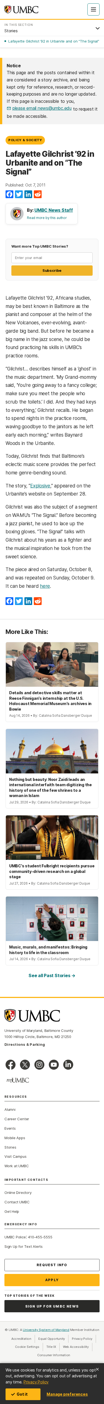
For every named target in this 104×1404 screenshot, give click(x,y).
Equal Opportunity (53, 1339)
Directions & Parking (24, 1044)
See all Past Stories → (52, 975)
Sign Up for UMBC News (52, 1306)
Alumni (10, 1109)
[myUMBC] (17, 1080)
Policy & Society (25, 140)
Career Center (16, 1119)
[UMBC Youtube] (54, 1065)
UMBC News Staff (53, 210)
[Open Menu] (93, 9)
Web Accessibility (77, 1347)
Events (10, 1128)
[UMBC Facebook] (10, 1065)
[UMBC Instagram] (39, 1065)
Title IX (53, 1347)
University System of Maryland (46, 1330)
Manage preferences (67, 1394)
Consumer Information (53, 1355)
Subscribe (52, 270)
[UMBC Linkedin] (68, 1065)
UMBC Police (15, 1237)
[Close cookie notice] (97, 1369)
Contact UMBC (16, 1202)
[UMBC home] (21, 9)
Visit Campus (15, 1156)
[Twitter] (19, 194)
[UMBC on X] (25, 1065)
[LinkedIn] (28, 194)
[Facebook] (9, 194)
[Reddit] (38, 194)
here (45, 586)
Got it (22, 1394)
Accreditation (21, 1339)
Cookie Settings (27, 1347)
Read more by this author (47, 218)
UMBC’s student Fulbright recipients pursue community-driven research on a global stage (51, 871)
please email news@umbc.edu (42, 108)
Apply (52, 1280)
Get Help (11, 1211)
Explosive (40, 486)
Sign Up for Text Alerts (23, 1246)
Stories (10, 1147)
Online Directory (17, 1192)
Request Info (52, 1265)
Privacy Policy (36, 1382)
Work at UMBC (16, 1166)
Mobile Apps (14, 1138)
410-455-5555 (40, 1237)
